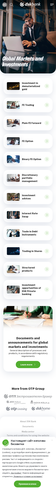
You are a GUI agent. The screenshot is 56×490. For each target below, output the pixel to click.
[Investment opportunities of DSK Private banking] (13, 289)
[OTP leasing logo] (16, 409)
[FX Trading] (13, 105)
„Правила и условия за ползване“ (28, 476)
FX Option (27, 141)
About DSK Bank (28, 421)
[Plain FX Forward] (13, 123)
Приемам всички (27, 483)
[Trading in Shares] (13, 251)
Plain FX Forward (31, 123)
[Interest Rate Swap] (13, 215)
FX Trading (28, 105)
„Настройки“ (16, 473)
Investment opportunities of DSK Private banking (31, 289)
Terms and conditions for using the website (28, 435)
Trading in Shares (32, 251)
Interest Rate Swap (30, 215)
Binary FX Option (31, 159)
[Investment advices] (13, 197)
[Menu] (52, 4)
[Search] (11, 4)
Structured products (28, 269)
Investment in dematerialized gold (31, 86)
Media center (28, 431)
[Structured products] (13, 269)
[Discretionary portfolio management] (13, 178)
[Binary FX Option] (13, 159)
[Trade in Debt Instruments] (13, 233)
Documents (28, 426)
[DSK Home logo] (41, 409)
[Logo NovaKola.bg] (39, 403)
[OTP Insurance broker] (28, 396)
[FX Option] (13, 141)
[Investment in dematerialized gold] (13, 86)
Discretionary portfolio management (30, 178)
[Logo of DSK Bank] (30, 4)
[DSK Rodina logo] (16, 403)
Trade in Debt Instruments (30, 233)
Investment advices (28, 197)
